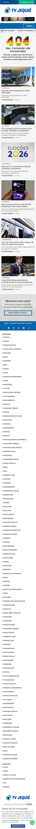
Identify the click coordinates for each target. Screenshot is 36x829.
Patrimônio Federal (11, 629)
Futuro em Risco (9, 684)
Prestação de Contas (11, 727)
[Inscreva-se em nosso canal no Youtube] (23, 328)
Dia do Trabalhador (11, 676)
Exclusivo (7, 597)
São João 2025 (8, 499)
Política (6, 337)
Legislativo (7, 455)
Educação (7, 353)
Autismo (6, 581)
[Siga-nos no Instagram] (13, 328)
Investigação (8, 660)
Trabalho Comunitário (12, 688)
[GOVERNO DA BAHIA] (18, 19)
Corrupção (7, 617)
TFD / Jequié (7, 699)
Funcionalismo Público (12, 447)
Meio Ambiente (9, 400)
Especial (6, 672)
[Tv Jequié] (18, 10)
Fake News (7, 510)
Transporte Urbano (11, 443)
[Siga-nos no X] (18, 328)
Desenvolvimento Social (12, 416)
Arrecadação (8, 518)
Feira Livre (7, 719)
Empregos (7, 483)
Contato (6, 787)
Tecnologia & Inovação (12, 349)
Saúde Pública (8, 514)
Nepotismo (7, 621)
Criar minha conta (17, 313)
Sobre (5, 771)
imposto (6, 436)
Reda (5, 471)
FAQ (4, 783)
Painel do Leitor (9, 775)
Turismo (6, 542)
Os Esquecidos (8, 680)
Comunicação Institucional (14, 601)
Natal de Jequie (9, 747)
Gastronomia (8, 428)
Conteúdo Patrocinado (12, 377)
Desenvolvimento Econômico (14, 439)
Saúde (5, 373)
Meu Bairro (7, 735)
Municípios (7, 384)
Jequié (5, 380)
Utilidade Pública (10, 711)
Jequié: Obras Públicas (12, 613)
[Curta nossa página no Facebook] (8, 328)
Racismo (6, 585)
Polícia (6, 412)
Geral (5, 467)
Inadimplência (9, 648)
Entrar (6, 2)
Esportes (6, 432)
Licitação (6, 479)
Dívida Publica (9, 656)
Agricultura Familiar (11, 392)
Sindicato (7, 609)
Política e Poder (9, 739)
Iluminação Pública (11, 459)
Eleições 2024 (8, 495)
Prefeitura (7, 566)
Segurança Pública (10, 408)
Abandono (7, 664)
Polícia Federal (9, 625)
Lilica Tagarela (9, 396)
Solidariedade (8, 546)
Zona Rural (7, 420)
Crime (5, 593)
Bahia (5, 357)
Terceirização (8, 703)
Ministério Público (10, 731)
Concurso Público (10, 522)
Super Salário (8, 652)
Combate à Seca (9, 475)
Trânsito (6, 404)
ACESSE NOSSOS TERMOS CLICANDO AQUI (16, 821)
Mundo (6, 341)
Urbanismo (7, 723)
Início (5, 767)
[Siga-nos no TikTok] (28, 328)
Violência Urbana (10, 534)
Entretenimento (9, 345)
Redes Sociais (8, 707)
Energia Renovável (10, 759)
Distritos (6, 644)
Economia (7, 361)
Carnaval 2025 (8, 640)
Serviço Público (9, 463)
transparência (9, 487)
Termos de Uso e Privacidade (14, 779)
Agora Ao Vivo (27, 2)
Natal (5, 751)
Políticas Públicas (10, 696)
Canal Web (7, 507)
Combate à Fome (9, 636)
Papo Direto (7, 715)
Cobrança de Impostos (12, 530)
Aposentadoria (9, 605)
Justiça (6, 369)
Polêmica (6, 538)
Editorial (7, 424)
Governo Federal (9, 526)
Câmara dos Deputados (12, 573)
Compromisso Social (11, 491)
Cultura (6, 388)
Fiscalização (8, 558)
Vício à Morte (8, 692)
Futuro (6, 562)
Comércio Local (9, 554)
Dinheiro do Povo (10, 755)
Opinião (6, 503)
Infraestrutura (9, 451)
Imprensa (7, 569)
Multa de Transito (10, 743)
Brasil (5, 577)
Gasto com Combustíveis (12, 589)
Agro (5, 365)
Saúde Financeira (10, 550)
